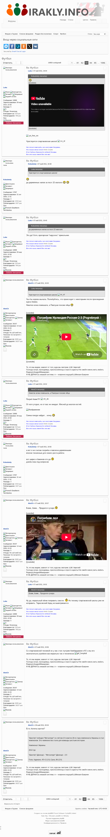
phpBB (50, 813)
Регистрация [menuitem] (104, 21)
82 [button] (82, 62)
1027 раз (18, 203)
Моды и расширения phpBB (55, 821)
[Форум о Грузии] (55, 9)
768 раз (18, 116)
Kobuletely (7, 179)
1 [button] (71, 62)
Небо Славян (48, 149)
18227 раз (18, 341)
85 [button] (95, 62)
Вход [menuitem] (99, 21)
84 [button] (91, 62)
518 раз (17, 113)
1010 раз (18, 201)
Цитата (85, 20)
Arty (46, 816)
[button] (64, 62)
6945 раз (18, 339)
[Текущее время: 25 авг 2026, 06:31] (85, 33)
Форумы (12, 21)
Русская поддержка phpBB (55, 818)
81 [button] (78, 62)
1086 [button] (103, 62)
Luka (5, 87)
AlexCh (6, 309)
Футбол (6, 58)
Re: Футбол (32, 67)
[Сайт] (5, 350)
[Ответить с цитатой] (105, 68)
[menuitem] (69, 20)
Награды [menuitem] (62, 20)
